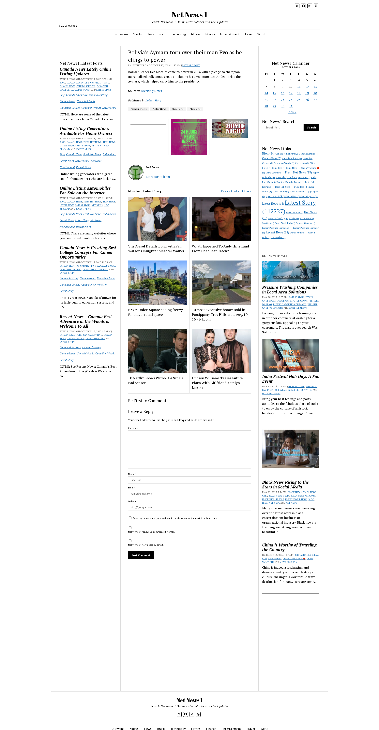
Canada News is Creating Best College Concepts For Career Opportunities (88, 252)
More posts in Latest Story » (236, 190)
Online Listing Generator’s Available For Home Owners (86, 131)
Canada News (67, 86)
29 (274, 106)
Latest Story (103, 89)
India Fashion (279, 182)
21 (266, 100)
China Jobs (278, 168)
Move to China (294, 212)
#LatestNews (159, 108)
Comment (133, 427)
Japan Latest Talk (276, 196)
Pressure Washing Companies (277, 228)
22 (274, 100)
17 (291, 93)
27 (315, 100)
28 (266, 106)
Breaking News (151, 91)
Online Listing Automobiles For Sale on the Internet (85, 190)
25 (299, 100)
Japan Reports (309, 196)
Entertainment (230, 34)
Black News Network (303, 495)
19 (307, 93)
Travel (248, 34)
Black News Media (279, 495)
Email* (131, 487)
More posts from (158, 176)
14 (266, 93)
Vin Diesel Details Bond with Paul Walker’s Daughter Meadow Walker (156, 248)
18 (299, 93)
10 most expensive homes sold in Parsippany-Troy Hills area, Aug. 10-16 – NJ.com (220, 314)
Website (132, 501)
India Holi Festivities (300, 390)
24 (291, 100)
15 (274, 93)
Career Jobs (302, 163)
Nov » (292, 112)
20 (315, 93)
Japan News (293, 196)
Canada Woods (75, 338)
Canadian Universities (96, 269)
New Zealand (67, 167)
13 (315, 87)
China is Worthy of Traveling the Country (289, 547)
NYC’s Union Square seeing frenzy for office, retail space (155, 312)
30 (282, 106)
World (261, 34)
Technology (178, 34)
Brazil (162, 34)
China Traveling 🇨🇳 (294, 558)
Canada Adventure (78, 82)
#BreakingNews (138, 108)
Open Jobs (292, 218)
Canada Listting (99, 82)
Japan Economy (299, 191)
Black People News (296, 499)
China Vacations (275, 172)
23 (282, 100)
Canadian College (70, 108)
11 (299, 87)
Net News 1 (189, 14)
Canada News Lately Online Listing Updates (86, 71)
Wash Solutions (298, 232)
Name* (131, 473)
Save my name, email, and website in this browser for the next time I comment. (175, 518)
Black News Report (273, 499)
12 (307, 87)
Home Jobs (282, 177)
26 (307, 100)
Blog (62, 82)
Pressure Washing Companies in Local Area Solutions (290, 289)
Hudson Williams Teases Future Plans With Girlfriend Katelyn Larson (217, 383)
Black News (294, 492)
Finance (210, 34)
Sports (137, 34)
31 (291, 106)
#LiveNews (178, 108)
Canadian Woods (80, 89)
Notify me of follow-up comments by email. (151, 531)
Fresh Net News (92, 142)
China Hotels (303, 555)
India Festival (296, 182)
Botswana (121, 34)
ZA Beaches (278, 237)
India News (109, 142)
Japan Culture (281, 191)
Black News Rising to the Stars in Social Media (285, 484)
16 (282, 93)
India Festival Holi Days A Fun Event (290, 378)
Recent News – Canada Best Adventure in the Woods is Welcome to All (86, 321)
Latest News (67, 145)
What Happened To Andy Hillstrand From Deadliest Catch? (220, 248)
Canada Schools (85, 86)
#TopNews (195, 108)
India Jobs (301, 186)
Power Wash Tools (285, 223)
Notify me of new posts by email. (146, 544)
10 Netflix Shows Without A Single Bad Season (156, 380)
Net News (97, 145)
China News (293, 168)
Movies (196, 34)
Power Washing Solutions (292, 300)
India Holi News (284, 187)
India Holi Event (276, 390)
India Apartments (299, 177)
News (150, 34)
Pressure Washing (305, 223)
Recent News (83, 149)
